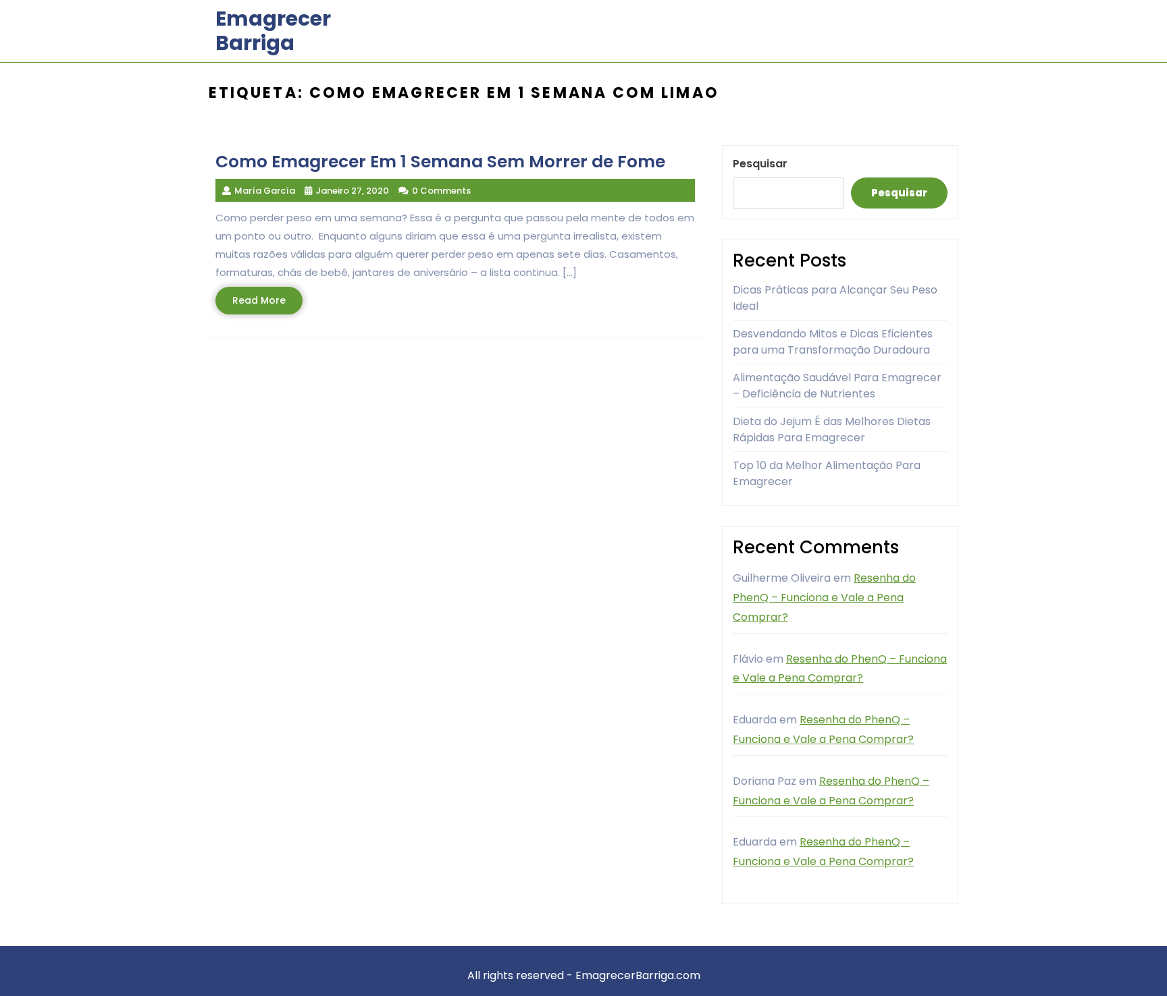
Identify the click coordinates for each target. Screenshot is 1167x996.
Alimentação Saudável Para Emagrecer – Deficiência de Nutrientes (837, 386)
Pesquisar (760, 163)
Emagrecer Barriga (273, 30)
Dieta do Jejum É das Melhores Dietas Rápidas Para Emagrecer (832, 429)
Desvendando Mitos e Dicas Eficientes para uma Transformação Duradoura (833, 342)
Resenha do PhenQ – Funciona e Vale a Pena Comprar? (824, 597)
